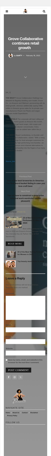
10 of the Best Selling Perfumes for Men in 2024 (33, 220)
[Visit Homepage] (25, 11)
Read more (16, 244)
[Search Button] (44, 11)
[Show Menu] (7, 11)
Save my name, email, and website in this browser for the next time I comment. (25, 361)
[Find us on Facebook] (6, 427)
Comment (11, 293)
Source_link (10, 161)
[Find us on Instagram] (9, 427)
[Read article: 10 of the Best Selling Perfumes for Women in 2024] (11, 254)
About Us (16, 413)
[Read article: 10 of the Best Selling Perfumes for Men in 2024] (14, 222)
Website (9, 348)
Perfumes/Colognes (18, 219)
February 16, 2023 (33, 55)
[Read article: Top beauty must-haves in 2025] (11, 263)
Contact (25, 413)
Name (9, 325)
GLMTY (19, 55)
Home (8, 413)
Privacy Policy (12, 415)
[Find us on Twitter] (12, 427)
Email (9, 337)
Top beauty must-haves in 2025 (30, 261)
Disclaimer (34, 413)
